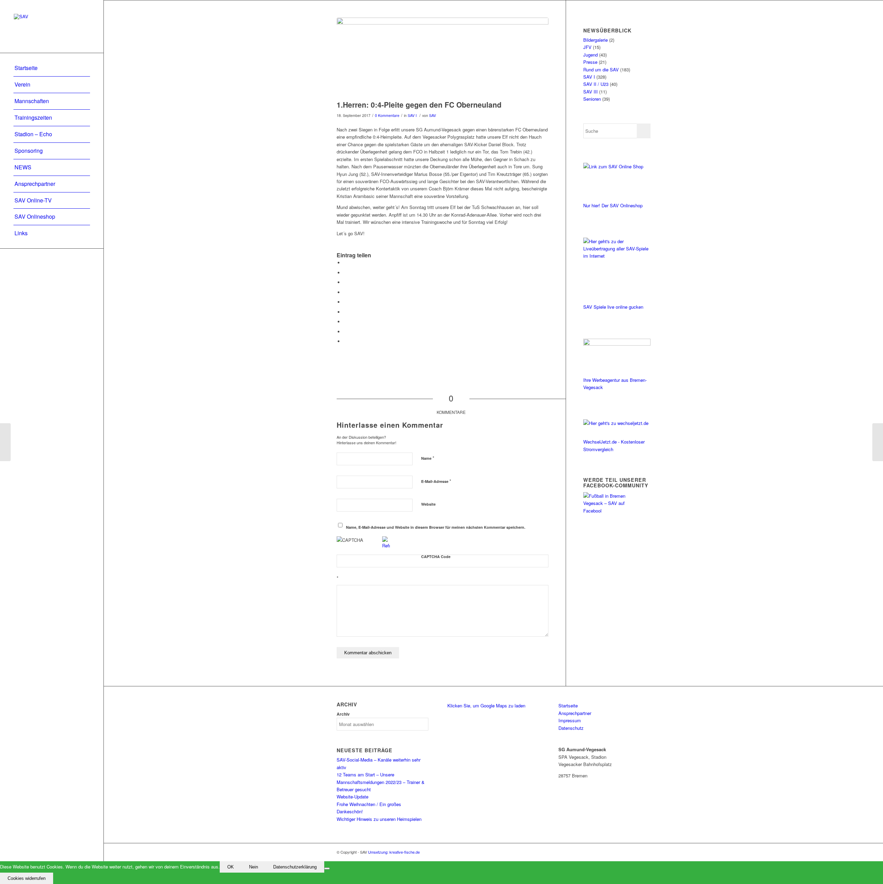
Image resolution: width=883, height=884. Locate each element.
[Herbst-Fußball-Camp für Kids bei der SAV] (877, 442)
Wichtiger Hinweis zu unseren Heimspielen (379, 819)
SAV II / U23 (595, 84)
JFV (587, 47)
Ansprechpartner (574, 713)
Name (427, 458)
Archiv (343, 714)
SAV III (590, 91)
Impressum (569, 720)
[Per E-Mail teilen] (345, 341)
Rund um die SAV (601, 69)
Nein (253, 867)
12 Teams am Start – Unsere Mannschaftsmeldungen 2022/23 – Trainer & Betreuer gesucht (381, 782)
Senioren (592, 99)
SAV (432, 115)
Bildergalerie (595, 40)
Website (428, 504)
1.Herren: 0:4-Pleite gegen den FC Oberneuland (419, 104)
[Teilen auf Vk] (345, 321)
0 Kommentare (387, 115)
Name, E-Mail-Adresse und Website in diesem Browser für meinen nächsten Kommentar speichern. (435, 527)
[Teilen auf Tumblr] (345, 312)
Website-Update (352, 796)
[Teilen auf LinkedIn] (345, 302)
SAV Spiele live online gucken (613, 307)
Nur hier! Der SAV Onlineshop (613, 205)
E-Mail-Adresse (436, 481)
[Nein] (327, 868)
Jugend (590, 54)
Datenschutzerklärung (295, 867)
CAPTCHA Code (435, 556)
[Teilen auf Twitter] (345, 272)
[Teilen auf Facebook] (345, 262)
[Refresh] (386, 545)
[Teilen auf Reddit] (345, 331)
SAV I (412, 115)
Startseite (568, 705)
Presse (590, 62)
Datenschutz (571, 728)
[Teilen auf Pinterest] (345, 292)
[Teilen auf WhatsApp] (345, 282)
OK (230, 867)
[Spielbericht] (442, 57)
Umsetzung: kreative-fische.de (394, 852)
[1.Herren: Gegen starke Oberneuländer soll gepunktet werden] (5, 442)
